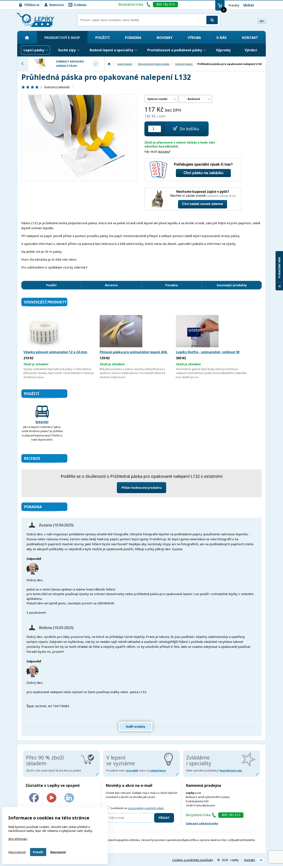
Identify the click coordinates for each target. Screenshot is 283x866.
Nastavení (58, 852)
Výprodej (223, 50)
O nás (221, 37)
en (262, 21)
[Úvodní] (27, 37)
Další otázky (135, 726)
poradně (132, 770)
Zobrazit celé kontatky (202, 823)
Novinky (164, 37)
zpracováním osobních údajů (146, 808)
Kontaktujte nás (231, 770)
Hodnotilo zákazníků (57, 86)
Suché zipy (67, 50)
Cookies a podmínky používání (192, 860)
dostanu (163, 151)
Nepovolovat (17, 852)
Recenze (111, 285)
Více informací (17, 839)
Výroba (194, 37)
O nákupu (80, 4)
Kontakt (250, 37)
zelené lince (158, 770)
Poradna (133, 37)
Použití (102, 37)
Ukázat (248, 5)
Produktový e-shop (62, 37)
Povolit (38, 852)
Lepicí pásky (34, 50)
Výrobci (251, 50)
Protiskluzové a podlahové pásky (174, 50)
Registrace (56, 4)
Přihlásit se (31, 4)
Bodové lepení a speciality (111, 50)
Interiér (42, 422)
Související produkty (232, 285)
